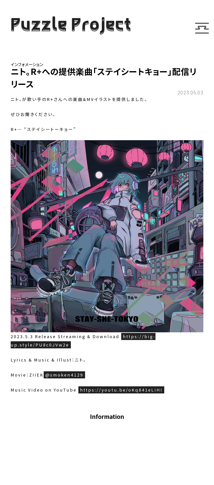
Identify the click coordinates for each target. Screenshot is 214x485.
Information (107, 416)
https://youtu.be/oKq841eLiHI (121, 390)
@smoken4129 (64, 375)
